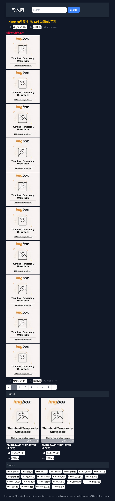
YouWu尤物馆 (85, 471)
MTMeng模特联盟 (92, 481)
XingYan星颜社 (20, 27)
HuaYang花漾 (27, 486)
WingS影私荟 (13, 476)
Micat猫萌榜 (12, 486)
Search (74, 9)
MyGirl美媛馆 (13, 471)
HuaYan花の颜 (13, 481)
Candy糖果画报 (74, 481)
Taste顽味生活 (28, 476)
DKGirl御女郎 (29, 481)
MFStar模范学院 (75, 476)
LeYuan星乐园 (43, 476)
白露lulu (37, 27)
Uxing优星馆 (55, 471)
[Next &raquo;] (54, 387)
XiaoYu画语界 (58, 486)
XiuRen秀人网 (18, 453)
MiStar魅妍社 (91, 476)
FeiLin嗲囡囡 (41, 471)
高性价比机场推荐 (15, 32)
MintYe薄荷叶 (44, 481)
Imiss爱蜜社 (27, 471)
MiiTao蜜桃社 (70, 471)
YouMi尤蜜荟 (58, 481)
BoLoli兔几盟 (99, 471)
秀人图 (18, 9)
